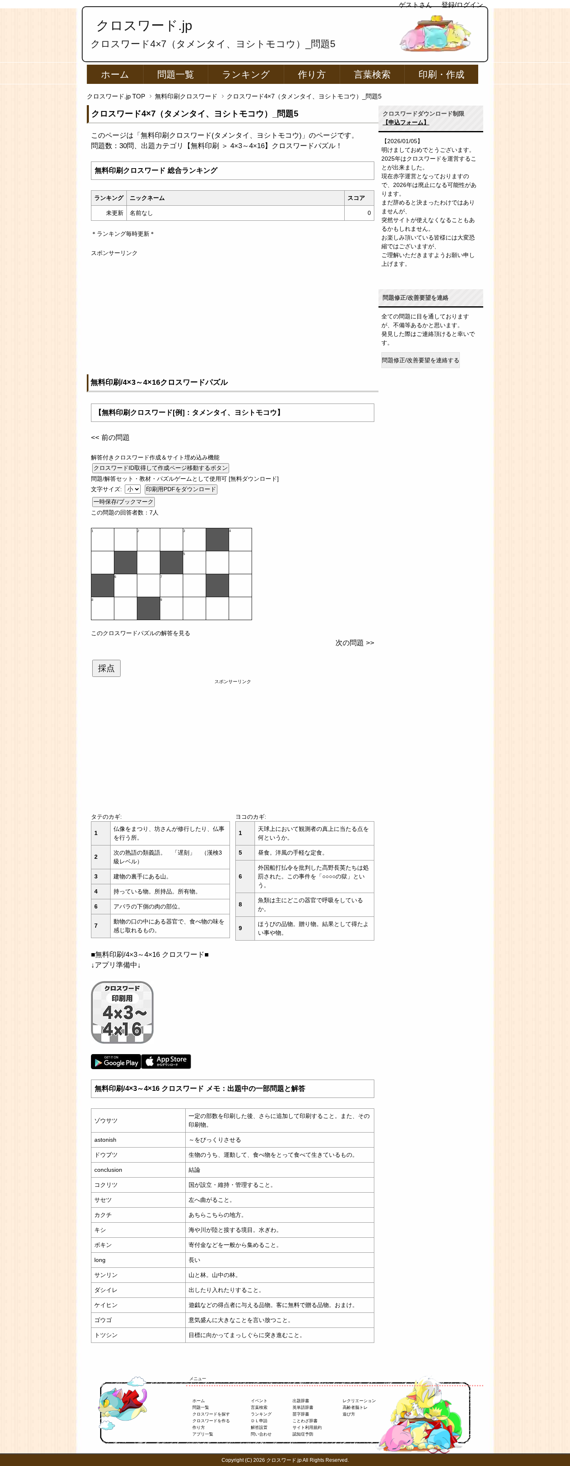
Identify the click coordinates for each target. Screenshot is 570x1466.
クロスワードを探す (211, 1414)
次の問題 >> (354, 643)
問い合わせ (261, 1434)
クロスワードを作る (211, 1420)
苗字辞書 (301, 1414)
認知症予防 (303, 1434)
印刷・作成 (441, 74)
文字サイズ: (107, 489)
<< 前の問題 (110, 438)
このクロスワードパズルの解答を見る (140, 633)
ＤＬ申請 (259, 1420)
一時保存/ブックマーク (123, 501)
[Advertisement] (232, 315)
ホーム (115, 74)
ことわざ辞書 (305, 1420)
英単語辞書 (303, 1407)
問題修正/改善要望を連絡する (420, 360)
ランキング (246, 74)
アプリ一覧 (202, 1434)
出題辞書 (301, 1400)
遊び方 (349, 1414)
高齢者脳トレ (355, 1407)
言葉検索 (372, 74)
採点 (106, 668)
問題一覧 (175, 74)
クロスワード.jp (144, 25)
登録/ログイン (462, 4)
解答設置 (259, 1427)
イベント (259, 1400)
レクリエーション (359, 1400)
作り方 (312, 74)
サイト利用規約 (307, 1427)
